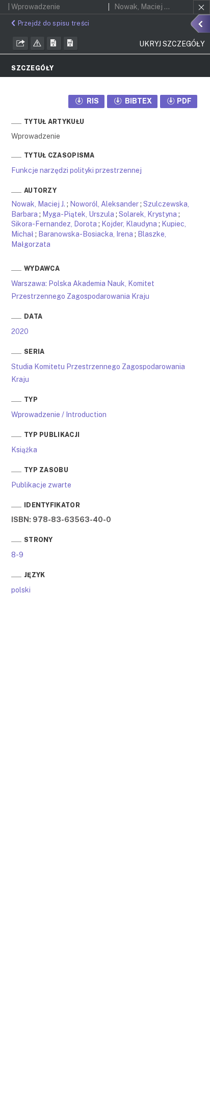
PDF (184, 101)
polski (21, 590)
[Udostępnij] (20, 43)
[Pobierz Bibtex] (71, 43)
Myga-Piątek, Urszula (78, 214)
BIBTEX (137, 101)
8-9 (17, 555)
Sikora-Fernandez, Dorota (54, 224)
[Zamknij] (201, 7)
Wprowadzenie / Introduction (59, 414)
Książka (24, 450)
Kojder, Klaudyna (129, 224)
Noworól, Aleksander (104, 204)
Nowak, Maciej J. (38, 204)
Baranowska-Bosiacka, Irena (85, 234)
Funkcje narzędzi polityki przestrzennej (76, 170)
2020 (20, 331)
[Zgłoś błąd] (38, 43)
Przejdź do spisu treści (53, 23)
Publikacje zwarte (41, 485)
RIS (92, 101)
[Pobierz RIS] (54, 43)
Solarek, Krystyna (148, 214)
